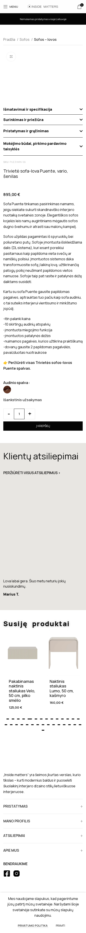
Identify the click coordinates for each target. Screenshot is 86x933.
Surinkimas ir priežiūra (23, 119)
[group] (43, 542)
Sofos (25, 39)
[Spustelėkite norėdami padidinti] (11, 56)
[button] (43, 109)
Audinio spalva (15, 382)
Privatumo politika (33, 925)
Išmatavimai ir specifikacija (27, 109)
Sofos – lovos (45, 39)
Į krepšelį (43, 426)
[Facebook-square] (6, 873)
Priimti (60, 925)
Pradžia (9, 39)
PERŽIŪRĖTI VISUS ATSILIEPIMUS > (31, 472)
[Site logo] (43, 6)
